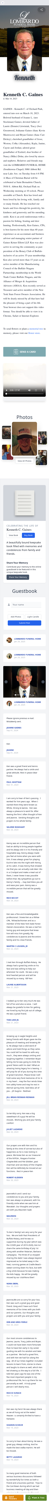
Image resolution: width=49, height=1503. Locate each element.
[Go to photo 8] (26, 694)
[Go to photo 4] (20, 694)
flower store (34, 333)
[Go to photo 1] (15, 695)
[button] (24, 682)
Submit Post (24, 623)
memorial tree (36, 328)
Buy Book (28, 535)
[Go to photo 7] (25, 694)
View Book (13, 535)
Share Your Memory (18, 577)
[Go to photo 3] (18, 694)
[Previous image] (6, 681)
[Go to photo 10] (30, 694)
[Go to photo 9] (28, 694)
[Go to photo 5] (22, 694)
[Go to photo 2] (17, 694)
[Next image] (43, 681)
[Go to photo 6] (23, 694)
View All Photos (24, 461)
